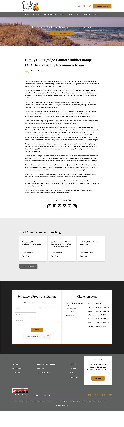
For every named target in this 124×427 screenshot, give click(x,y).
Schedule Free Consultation (62, 33)
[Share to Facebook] (59, 206)
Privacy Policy (47, 395)
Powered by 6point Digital (62, 405)
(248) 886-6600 (84, 5)
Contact (96, 14)
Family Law (40, 368)
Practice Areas (49, 14)
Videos (71, 14)
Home (27, 14)
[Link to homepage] (30, 6)
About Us (36, 14)
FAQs (78, 14)
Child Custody (17, 373)
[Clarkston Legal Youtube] (110, 395)
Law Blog (86, 14)
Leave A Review (70, 312)
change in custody (68, 130)
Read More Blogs (28, 266)
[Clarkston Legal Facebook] (96, 395)
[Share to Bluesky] (64, 206)
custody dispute (34, 114)
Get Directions (70, 315)
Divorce (15, 364)
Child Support (17, 368)
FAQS (71, 373)
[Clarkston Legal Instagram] (103, 395)
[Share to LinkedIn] (54, 206)
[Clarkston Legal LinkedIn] (89, 395)
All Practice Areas (43, 373)
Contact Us (74, 377)
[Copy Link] (49, 206)
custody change (37, 95)
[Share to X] (69, 206)
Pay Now (98, 378)
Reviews (62, 14)
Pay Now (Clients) (102, 6)
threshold (28, 149)
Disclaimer (35, 395)
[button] (36, 14)
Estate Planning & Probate (46, 364)
